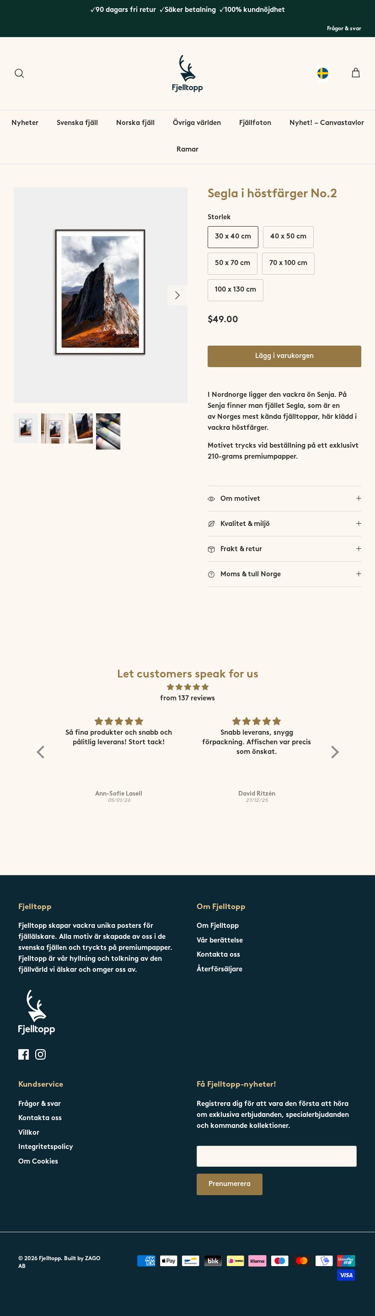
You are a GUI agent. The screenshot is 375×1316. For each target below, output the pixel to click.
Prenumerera (230, 1184)
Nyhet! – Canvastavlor (326, 123)
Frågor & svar (344, 29)
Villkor (28, 1133)
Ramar (187, 149)
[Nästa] (177, 295)
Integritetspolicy (45, 1147)
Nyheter (24, 123)
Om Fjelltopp (218, 926)
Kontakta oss (218, 955)
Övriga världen (197, 123)
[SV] (322, 73)
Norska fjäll (135, 123)
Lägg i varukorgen (284, 356)
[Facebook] (23, 1054)
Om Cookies (38, 1162)
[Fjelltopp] (187, 73)
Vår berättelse (220, 940)
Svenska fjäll (77, 123)
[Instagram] (40, 1054)
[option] (101, 295)
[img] (188, 687)
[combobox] (322, 73)
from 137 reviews (187, 698)
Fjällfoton (255, 123)
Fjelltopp (50, 1259)
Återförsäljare (219, 969)
